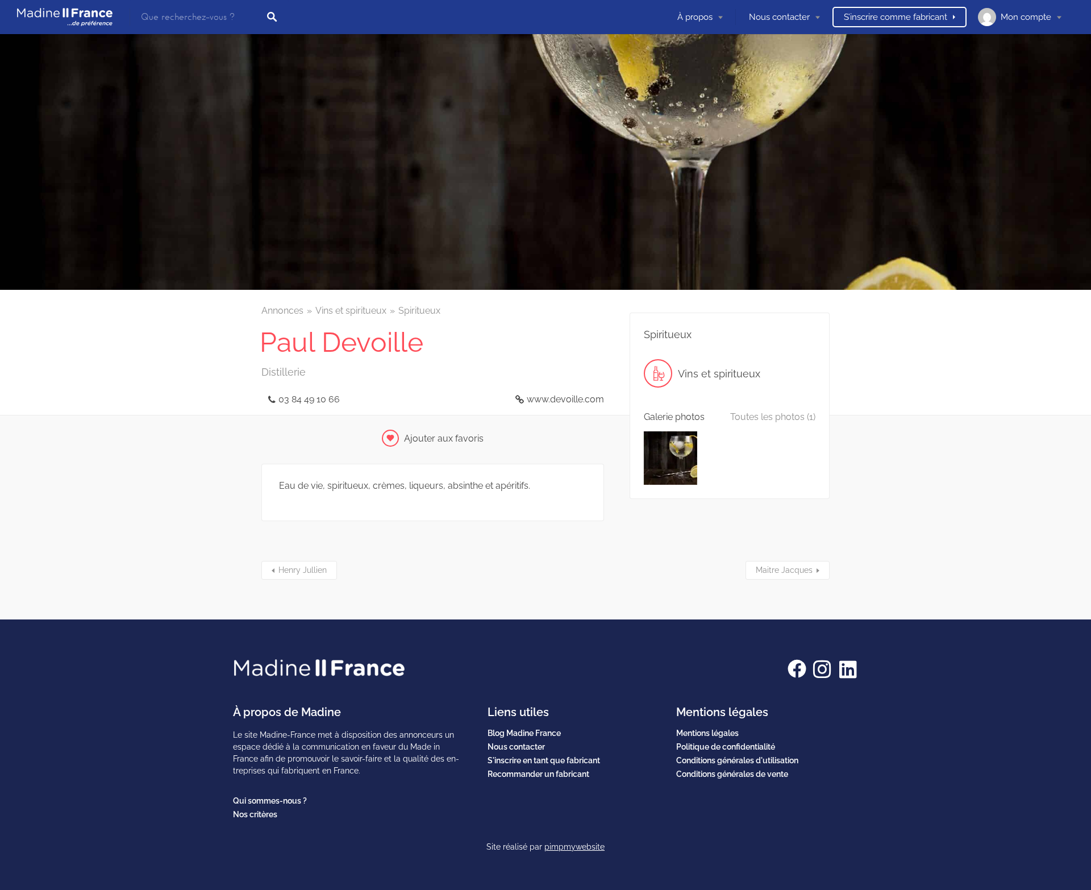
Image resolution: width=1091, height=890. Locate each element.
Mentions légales (707, 733)
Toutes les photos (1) (772, 416)
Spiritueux (419, 310)
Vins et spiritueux (350, 310)
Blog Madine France (524, 733)
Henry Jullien (302, 570)
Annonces (282, 310)
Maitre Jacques (784, 570)
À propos (695, 17)
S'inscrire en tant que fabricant (544, 760)
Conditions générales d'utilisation (737, 760)
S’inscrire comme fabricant (895, 17)
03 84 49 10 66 (309, 399)
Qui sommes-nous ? (270, 800)
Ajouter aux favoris (444, 438)
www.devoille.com (565, 399)
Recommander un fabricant (538, 774)
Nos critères (255, 814)
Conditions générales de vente (732, 774)
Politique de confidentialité (725, 746)
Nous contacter (779, 17)
